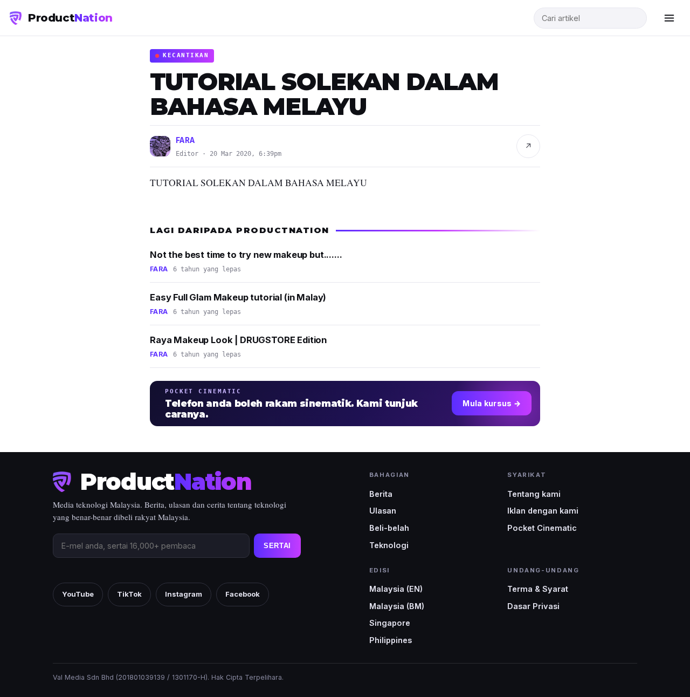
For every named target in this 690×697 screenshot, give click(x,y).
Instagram (183, 594)
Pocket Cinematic (542, 527)
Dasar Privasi (533, 606)
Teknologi (389, 545)
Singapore (389, 622)
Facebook (242, 594)
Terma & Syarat (537, 588)
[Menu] (669, 17)
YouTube (78, 594)
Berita (380, 493)
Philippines (390, 640)
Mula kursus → (492, 403)
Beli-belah (389, 527)
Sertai (277, 546)
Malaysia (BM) (396, 606)
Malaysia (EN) (396, 588)
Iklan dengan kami (542, 510)
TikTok (129, 594)
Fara (185, 140)
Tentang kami (534, 493)
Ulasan (382, 510)
